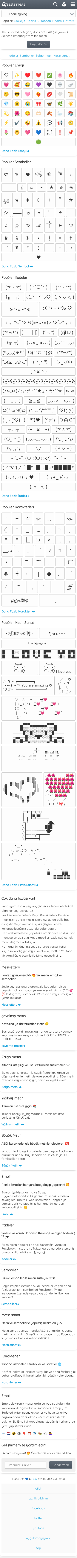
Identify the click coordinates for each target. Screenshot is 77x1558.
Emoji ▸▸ (7, 1214)
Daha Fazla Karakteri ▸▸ (18, 611)
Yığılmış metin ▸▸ (12, 1124)
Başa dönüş (38, 44)
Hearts (57, 21)
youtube (38, 1528)
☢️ (14, 1433)
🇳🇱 (8, 1433)
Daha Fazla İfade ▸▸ (15, 496)
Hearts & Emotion (39, 21)
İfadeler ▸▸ (8, 1259)
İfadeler (12, 55)
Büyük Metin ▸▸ (11, 1165)
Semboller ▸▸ (10, 1304)
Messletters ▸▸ (11, 1004)
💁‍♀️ (50, 1433)
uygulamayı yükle (38, 1538)
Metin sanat (62, 55)
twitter (38, 1518)
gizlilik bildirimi (38, 1498)
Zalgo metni (44, 55)
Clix (35, 1478)
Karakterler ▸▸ (11, 1382)
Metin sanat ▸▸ (11, 1345)
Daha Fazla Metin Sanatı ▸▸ (20, 885)
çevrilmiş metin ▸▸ (13, 1046)
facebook (38, 1508)
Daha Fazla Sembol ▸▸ (17, 266)
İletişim (38, 1488)
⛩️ (29, 1433)
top (38, 1548)
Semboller (27, 55)
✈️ (35, 1433)
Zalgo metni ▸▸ (11, 1087)
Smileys (19, 21)
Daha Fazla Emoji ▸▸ (15, 151)
